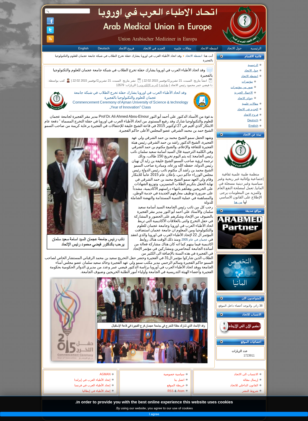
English (83, 48)
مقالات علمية (182, 48)
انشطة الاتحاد (209, 48)
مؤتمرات (247, 81)
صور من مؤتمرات (242, 87)
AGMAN (105, 374)
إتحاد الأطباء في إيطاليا (96, 391)
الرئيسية (256, 48)
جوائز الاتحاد (245, 98)
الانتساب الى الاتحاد (246, 374)
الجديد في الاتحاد (154, 48)
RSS (171, 391)
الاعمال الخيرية (243, 92)
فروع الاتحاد (126, 48)
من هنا (238, 202)
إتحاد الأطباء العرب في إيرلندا (92, 380)
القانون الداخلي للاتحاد (244, 385)
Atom (180, 391)
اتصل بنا (179, 380)
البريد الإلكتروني (148, 85)
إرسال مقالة (250, 380)
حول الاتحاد (234, 48)
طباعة (164, 85)
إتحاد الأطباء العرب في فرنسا (92, 385)
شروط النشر (250, 391)
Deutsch (104, 48)
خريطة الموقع (175, 385)
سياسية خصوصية (173, 374)
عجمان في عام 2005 (194, 239)
